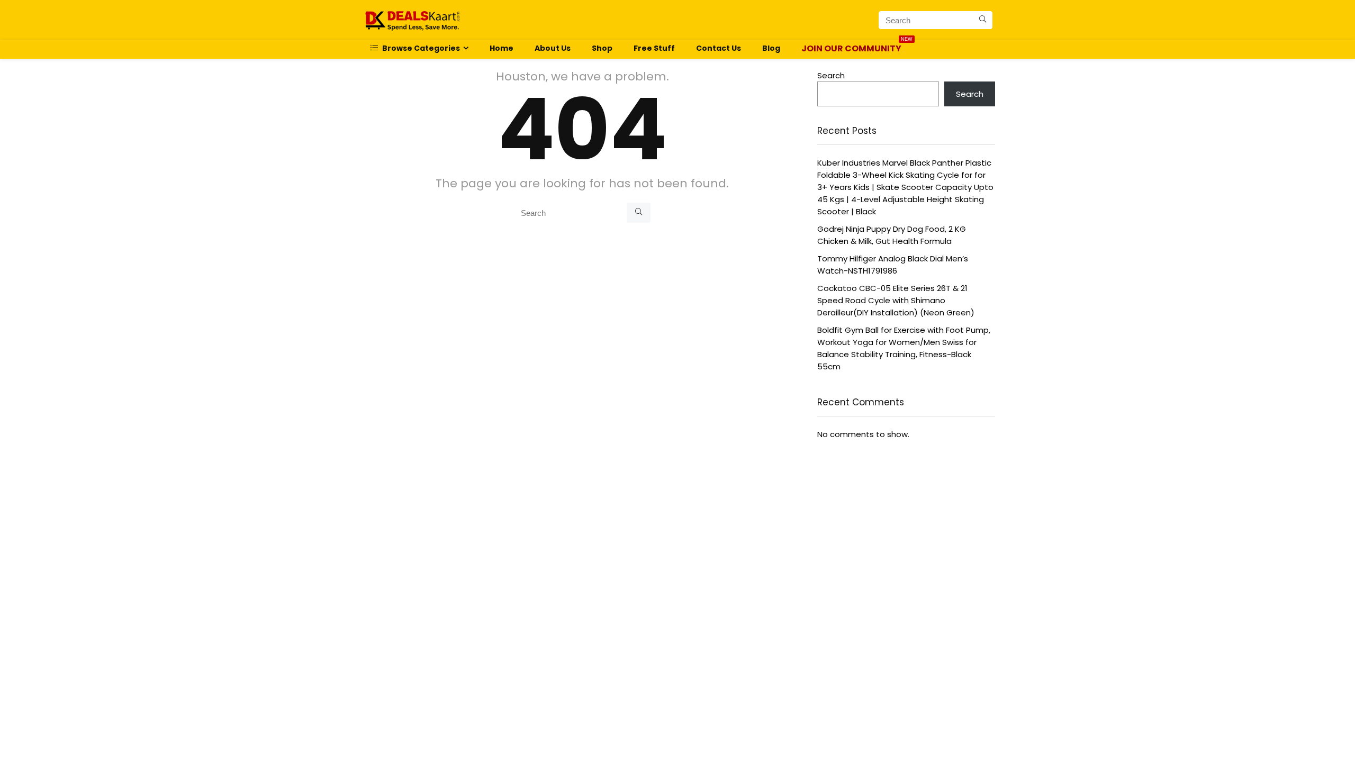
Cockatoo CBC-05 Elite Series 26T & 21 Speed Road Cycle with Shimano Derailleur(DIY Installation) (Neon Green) (895, 300)
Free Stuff (654, 48)
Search (831, 75)
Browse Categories (420, 48)
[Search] (982, 20)
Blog (771, 48)
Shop (602, 48)
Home (501, 48)
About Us (553, 48)
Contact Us (718, 48)
